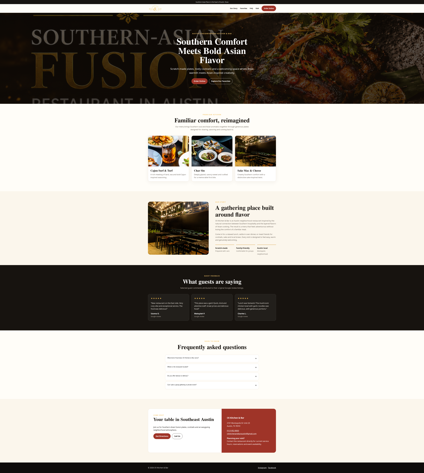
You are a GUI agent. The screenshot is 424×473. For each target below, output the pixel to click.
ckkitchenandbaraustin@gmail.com (241, 433)
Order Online (269, 8)
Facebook (272, 467)
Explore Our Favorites (220, 81)
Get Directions (162, 436)
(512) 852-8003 (233, 430)
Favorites (243, 8)
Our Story (233, 8)
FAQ (251, 8)
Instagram (262, 467)
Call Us (177, 436)
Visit (257, 8)
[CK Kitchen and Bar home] (155, 8)
